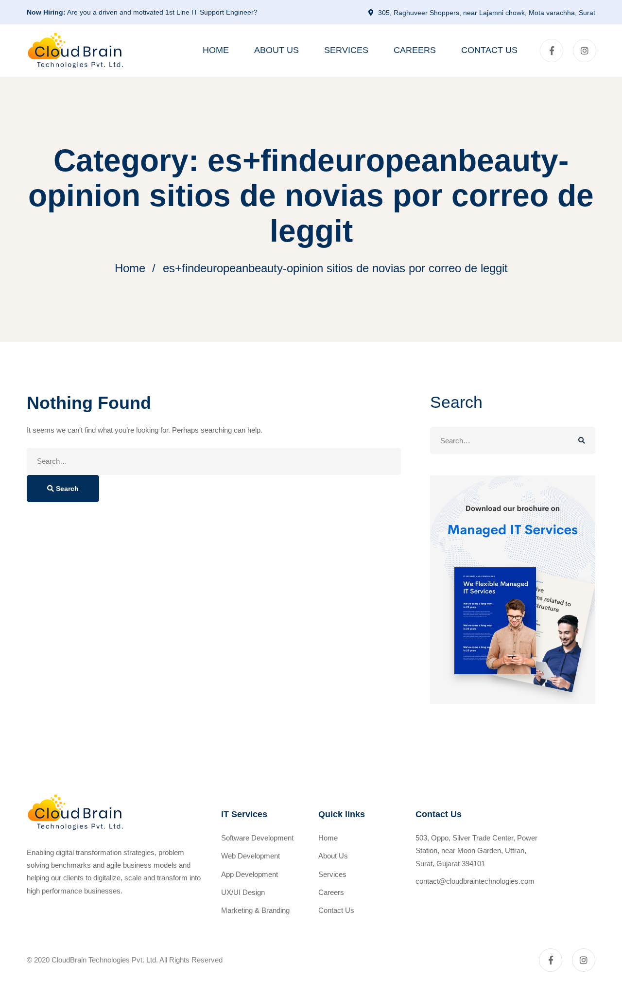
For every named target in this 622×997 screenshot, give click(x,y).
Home (130, 268)
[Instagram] (584, 50)
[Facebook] (551, 50)
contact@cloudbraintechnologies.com (475, 881)
